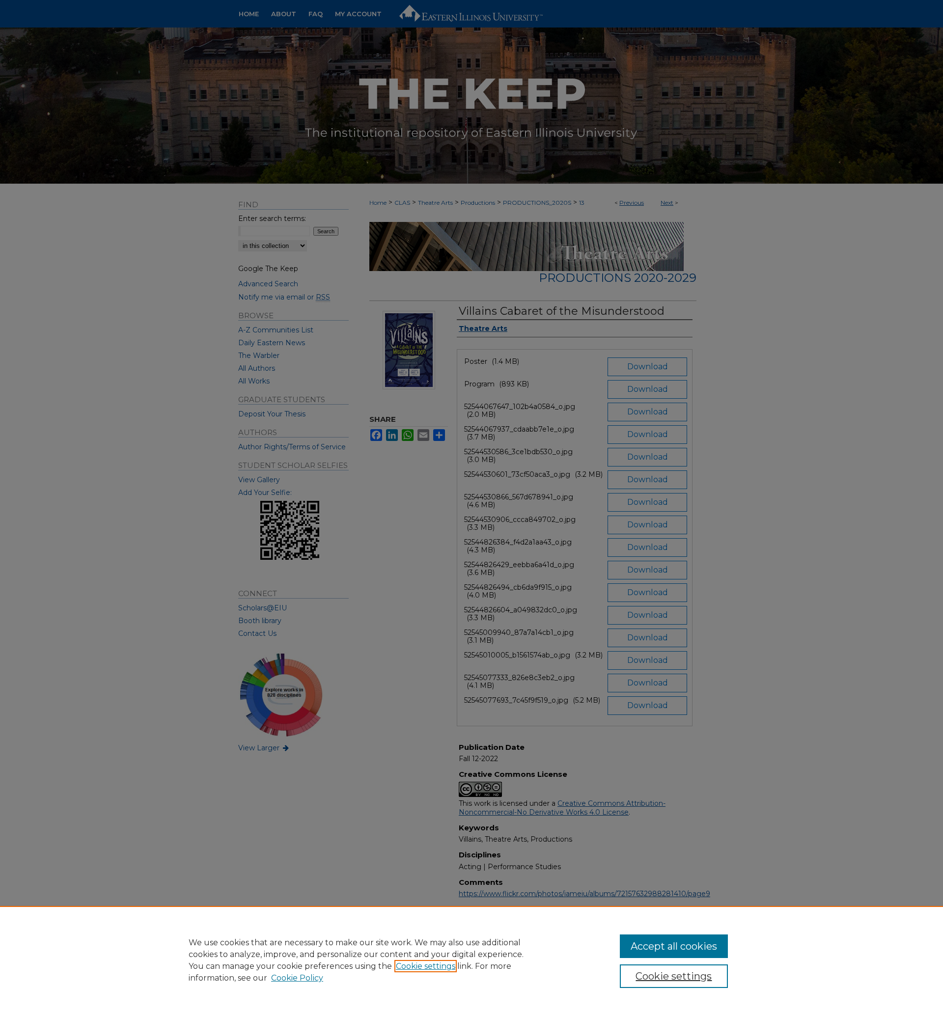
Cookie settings (425, 966)
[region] (471, 960)
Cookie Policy (297, 978)
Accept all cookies (674, 946)
